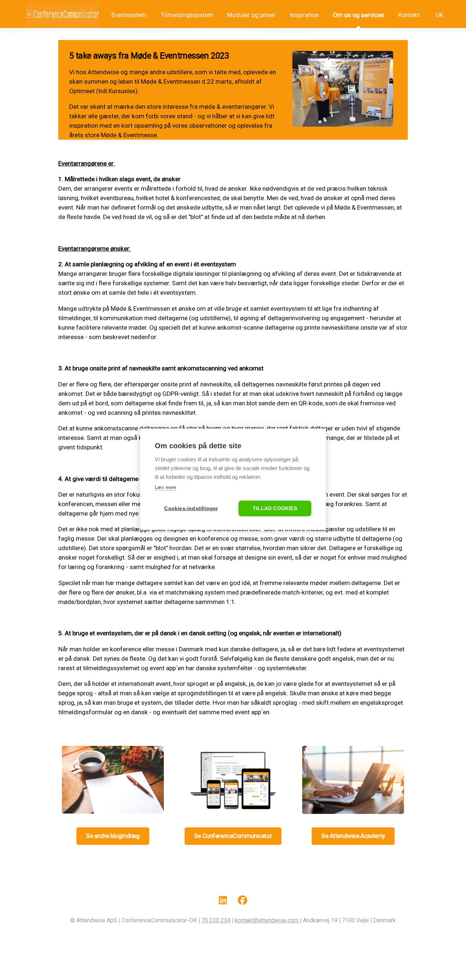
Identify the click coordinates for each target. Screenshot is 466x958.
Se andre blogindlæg (113, 835)
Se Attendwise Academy (353, 835)
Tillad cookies (275, 508)
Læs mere (165, 487)
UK (438, 15)
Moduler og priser (251, 15)
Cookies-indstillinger (191, 508)
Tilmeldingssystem (187, 15)
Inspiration (304, 15)
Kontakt (409, 15)
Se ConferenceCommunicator (233, 835)
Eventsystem (128, 15)
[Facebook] (242, 901)
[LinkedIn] (223, 901)
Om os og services (358, 15)
